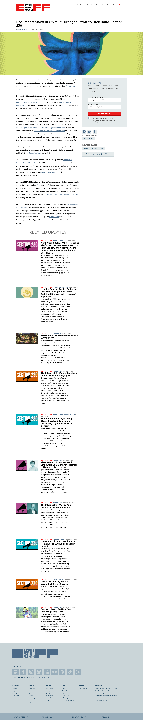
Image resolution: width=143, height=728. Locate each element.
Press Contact (83, 688)
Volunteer (32, 691)
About (75, 5)
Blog (63, 688)
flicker (54, 672)
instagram (31, 672)
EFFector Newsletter (68, 700)
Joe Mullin (58, 371)
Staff (30, 702)
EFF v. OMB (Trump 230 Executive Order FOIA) (97, 154)
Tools (109, 5)
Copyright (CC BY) (20, 717)
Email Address (93, 104)
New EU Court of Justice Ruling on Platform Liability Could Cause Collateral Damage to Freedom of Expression (59, 293)
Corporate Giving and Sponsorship (106, 695)
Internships (32, 698)
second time (45, 431)
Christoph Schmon (61, 287)
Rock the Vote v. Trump (93, 148)
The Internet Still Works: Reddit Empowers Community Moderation (59, 463)
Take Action (100, 5)
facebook (23, 672)
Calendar (32, 688)
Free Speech (49, 688)
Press (14, 698)
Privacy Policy (79, 717)
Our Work (90, 5)
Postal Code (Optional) (95, 97)
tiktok (70, 672)
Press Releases (67, 691)
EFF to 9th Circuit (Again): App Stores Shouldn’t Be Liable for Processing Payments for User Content (57, 422)
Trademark (47, 717)
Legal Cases (66, 695)
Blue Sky (39, 672)
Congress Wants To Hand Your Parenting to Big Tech (56, 610)
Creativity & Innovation (52, 693)
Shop (115, 5)
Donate (121, 5)
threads (78, 672)
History (31, 695)
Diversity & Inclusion (35, 705)
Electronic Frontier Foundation (33, 8)
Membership (16, 695)
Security (14, 693)
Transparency (50, 695)
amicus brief (55, 428)
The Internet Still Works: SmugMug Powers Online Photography (59, 374)
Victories (32, 693)
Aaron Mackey (23, 29)
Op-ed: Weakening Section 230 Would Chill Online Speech (57, 582)
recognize (49, 302)
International (49, 698)
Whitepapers (66, 698)
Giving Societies (100, 693)
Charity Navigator (42, 677)
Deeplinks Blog (46, 241)
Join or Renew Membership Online (106, 688)
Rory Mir (57, 333)
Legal (14, 691)
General (14, 688)
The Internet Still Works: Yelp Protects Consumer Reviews (56, 506)
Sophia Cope (59, 241)
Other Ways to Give (101, 700)
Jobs (30, 700)
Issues (82, 5)
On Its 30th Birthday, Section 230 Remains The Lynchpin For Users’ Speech (58, 543)
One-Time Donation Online (103, 691)
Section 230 (88, 139)
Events (64, 693)
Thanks (105, 717)
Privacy (48, 691)
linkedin (62, 672)
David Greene (59, 579)
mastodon (15, 672)
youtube (47, 672)
